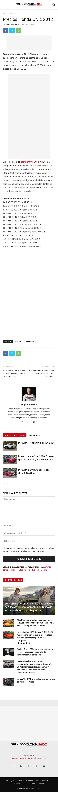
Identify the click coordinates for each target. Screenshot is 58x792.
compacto (19, 341)
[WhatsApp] (18, 30)
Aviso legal (9, 780)
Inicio (5, 13)
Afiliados (16, 783)
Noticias (13, 13)
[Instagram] (23, 422)
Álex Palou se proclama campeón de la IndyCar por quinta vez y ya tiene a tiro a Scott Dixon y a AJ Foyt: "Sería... (35, 623)
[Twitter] (12, 30)
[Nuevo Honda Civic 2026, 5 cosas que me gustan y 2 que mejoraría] (10, 459)
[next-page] (9, 483)
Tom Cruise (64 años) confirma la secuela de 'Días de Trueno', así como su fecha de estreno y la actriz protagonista (29, 607)
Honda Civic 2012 (30, 161)
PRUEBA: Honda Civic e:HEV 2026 (36, 442)
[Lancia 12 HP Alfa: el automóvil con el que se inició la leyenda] (8, 682)
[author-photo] (29, 401)
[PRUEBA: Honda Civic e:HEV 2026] (10, 446)
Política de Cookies (43, 780)
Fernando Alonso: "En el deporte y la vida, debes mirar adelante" (14, 373)
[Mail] (35, 422)
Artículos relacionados (15, 435)
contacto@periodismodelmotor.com (29, 758)
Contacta (41, 783)
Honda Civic (30, 341)
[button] (4, 5)
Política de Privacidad (24, 780)
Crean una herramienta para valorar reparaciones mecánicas (42, 373)
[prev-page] (4, 483)
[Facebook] (5, 30)
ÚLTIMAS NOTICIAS (13, 580)
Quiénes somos (29, 783)
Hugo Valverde (11, 24)
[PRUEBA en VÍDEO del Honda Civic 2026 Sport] (10, 473)
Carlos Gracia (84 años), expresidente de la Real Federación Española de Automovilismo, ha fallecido (36, 652)
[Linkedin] (29, 422)
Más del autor (34, 435)
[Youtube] (44, 766)
